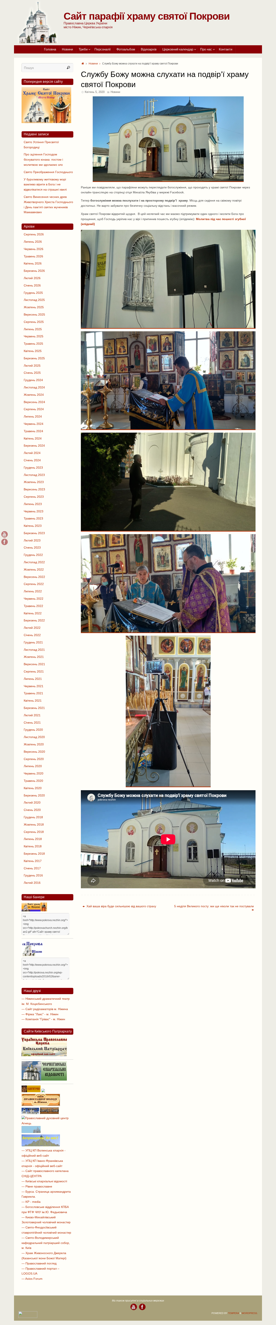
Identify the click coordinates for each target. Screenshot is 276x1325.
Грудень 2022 (33, 555)
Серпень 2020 (34, 759)
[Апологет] (43, 1091)
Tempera (233, 1313)
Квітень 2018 (33, 846)
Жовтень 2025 (34, 307)
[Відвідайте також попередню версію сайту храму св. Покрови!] (46, 122)
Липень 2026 (33, 241)
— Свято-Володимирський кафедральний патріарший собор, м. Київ (46, 1243)
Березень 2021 (34, 708)
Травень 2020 (33, 780)
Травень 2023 (33, 518)
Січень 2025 (32, 372)
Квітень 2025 (33, 351)
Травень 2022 (33, 606)
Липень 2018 (33, 839)
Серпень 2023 (34, 496)
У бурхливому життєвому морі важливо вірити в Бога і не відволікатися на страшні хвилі (45, 184)
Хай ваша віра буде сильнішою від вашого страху (121, 906)
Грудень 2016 (33, 875)
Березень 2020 (34, 795)
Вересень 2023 (34, 489)
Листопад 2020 (34, 737)
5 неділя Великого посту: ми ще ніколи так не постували (214, 906)
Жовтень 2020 (34, 744)
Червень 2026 (33, 249)
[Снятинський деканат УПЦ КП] (31, 1132)
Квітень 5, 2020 (95, 92)
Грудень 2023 (33, 467)
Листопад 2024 (34, 387)
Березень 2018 (34, 853)
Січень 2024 (32, 460)
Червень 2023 (33, 511)
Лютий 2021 (32, 715)
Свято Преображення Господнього (48, 172)
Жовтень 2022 (34, 569)
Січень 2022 (32, 635)
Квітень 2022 (33, 613)
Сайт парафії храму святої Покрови (146, 16)
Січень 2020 (32, 810)
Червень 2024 (33, 424)
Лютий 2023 (32, 540)
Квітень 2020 (33, 788)
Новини (93, 63)
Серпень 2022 (34, 584)
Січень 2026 (32, 285)
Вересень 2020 (34, 751)
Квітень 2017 (33, 861)
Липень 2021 (33, 678)
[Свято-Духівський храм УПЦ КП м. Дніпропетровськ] (41, 1145)
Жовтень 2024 (34, 394)
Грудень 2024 (33, 380)
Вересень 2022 (34, 577)
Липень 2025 (33, 329)
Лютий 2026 (32, 278)
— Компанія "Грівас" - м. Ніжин (43, 1019)
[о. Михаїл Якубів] (4, 542)
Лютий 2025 (32, 365)
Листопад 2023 (34, 475)
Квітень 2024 (33, 438)
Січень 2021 (32, 722)
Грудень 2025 (33, 292)
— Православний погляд (39, 1263)
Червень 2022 (33, 598)
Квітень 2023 (33, 525)
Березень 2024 (34, 445)
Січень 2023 (32, 547)
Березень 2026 (34, 270)
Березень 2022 (34, 620)
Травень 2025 (33, 343)
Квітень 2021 (33, 700)
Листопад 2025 (34, 300)
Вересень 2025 (34, 314)
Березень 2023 (34, 533)
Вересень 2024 (34, 402)
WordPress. (250, 1313)
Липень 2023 (33, 504)
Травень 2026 (33, 256)
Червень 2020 (33, 773)
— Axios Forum (32, 1278)
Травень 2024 (33, 431)
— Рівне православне (37, 1186)
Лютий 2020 (32, 802)
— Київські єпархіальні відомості (44, 1181)
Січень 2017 (32, 868)
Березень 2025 (34, 358)
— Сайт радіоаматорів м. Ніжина (45, 1009)
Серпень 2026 (34, 234)
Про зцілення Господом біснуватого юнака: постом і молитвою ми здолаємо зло (43, 159)
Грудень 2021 (33, 642)
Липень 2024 (33, 416)
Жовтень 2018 (34, 824)
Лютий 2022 (32, 627)
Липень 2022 (33, 591)
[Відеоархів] (4, 534)
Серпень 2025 (34, 322)
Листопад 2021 (34, 649)
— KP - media (31, 1201)
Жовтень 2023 (34, 482)
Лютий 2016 (32, 882)
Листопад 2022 (34, 562)
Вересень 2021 (34, 664)
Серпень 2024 (34, 409)
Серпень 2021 (34, 671)
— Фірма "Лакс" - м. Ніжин (40, 1014)
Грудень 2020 (33, 729)
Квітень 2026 (33, 263)
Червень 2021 (33, 686)
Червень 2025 (33, 336)
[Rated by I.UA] (27, 1317)
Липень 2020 (33, 766)
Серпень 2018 (34, 832)
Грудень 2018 (33, 817)
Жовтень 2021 (34, 657)
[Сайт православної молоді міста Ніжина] (41, 1104)
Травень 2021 (33, 693)
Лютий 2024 (32, 453)
